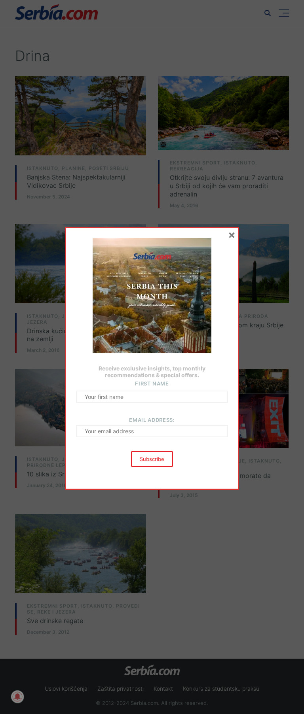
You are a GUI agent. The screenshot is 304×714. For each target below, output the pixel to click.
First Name (152, 383)
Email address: (152, 420)
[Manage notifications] (17, 696)
